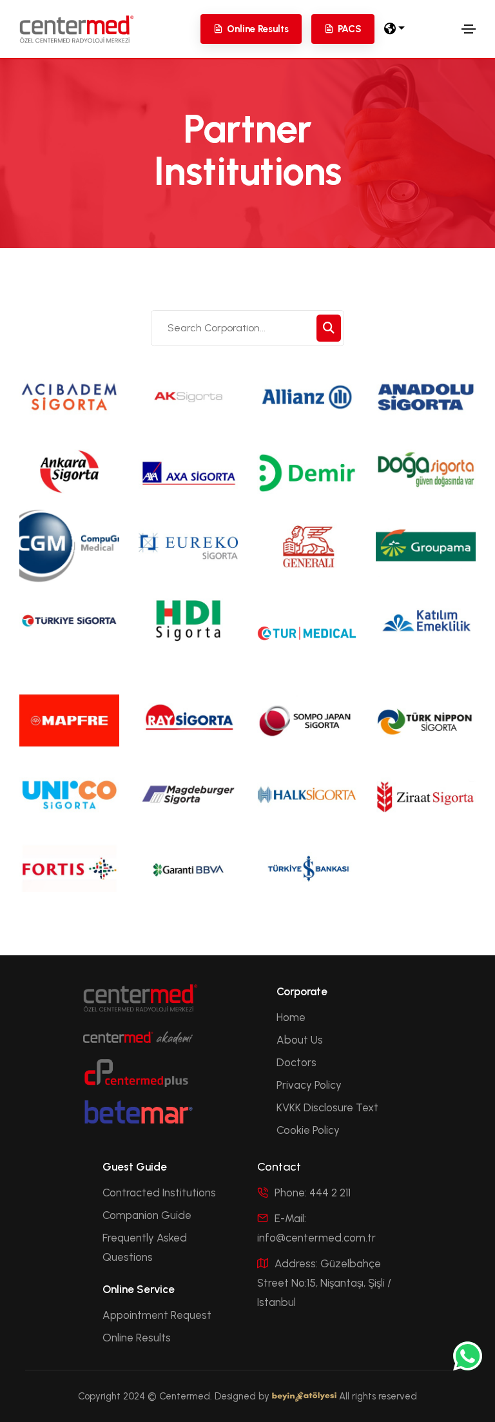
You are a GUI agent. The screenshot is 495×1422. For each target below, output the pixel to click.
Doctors (296, 1062)
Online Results (136, 1337)
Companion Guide (146, 1215)
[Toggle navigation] (468, 29)
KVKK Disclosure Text (327, 1107)
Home (291, 1017)
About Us (300, 1039)
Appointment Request (156, 1315)
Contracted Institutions (159, 1192)
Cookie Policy (308, 1130)
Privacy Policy (309, 1084)
